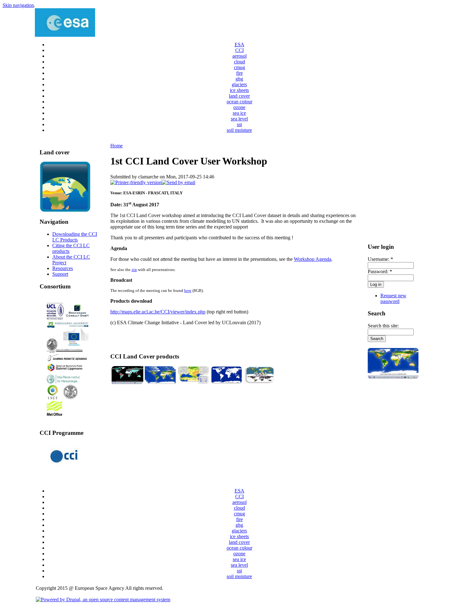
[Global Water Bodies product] (226, 382)
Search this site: (383, 325)
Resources (62, 268)
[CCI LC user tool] (259, 382)
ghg (239, 78)
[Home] (65, 35)
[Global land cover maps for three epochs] (160, 382)
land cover (239, 96)
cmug (239, 67)
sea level (239, 118)
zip (134, 269)
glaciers (239, 84)
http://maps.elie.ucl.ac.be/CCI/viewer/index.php (157, 311)
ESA (239, 44)
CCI (239, 50)
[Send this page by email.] (178, 182)
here (187, 290)
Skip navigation (18, 5)
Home (116, 145)
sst (239, 124)
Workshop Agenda (312, 259)
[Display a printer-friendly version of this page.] (136, 182)
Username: (380, 259)
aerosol (239, 56)
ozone (239, 107)
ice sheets (239, 90)
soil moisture (239, 130)
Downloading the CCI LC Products (74, 236)
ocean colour (239, 101)
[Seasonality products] (193, 382)
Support (60, 274)
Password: (380, 271)
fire (239, 73)
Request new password (393, 298)
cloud (239, 61)
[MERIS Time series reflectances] (127, 382)
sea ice (239, 113)
